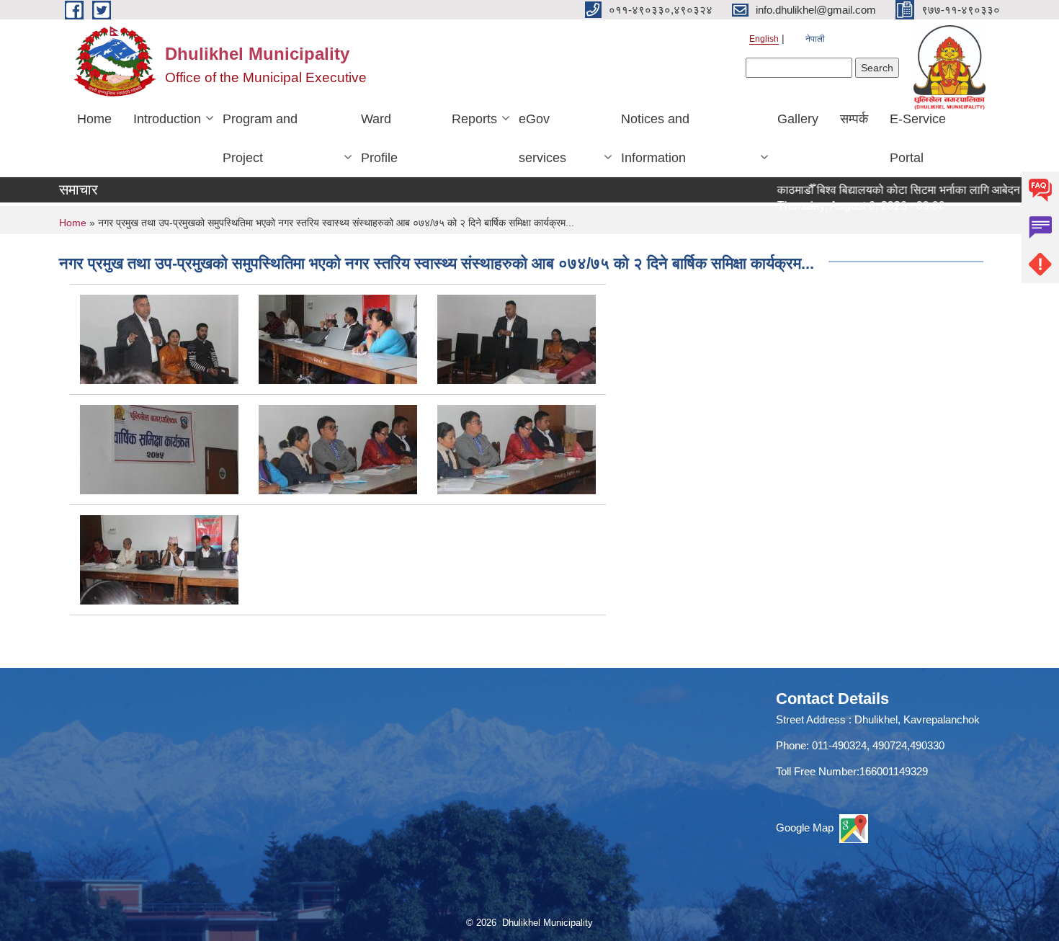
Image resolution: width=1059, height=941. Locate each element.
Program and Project (260, 138)
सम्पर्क (854, 119)
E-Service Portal (918, 138)
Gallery (797, 119)
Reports (474, 119)
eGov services (542, 138)
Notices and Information (655, 138)
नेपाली (815, 39)
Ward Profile (379, 138)
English (764, 39)
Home (94, 119)
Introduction (167, 119)
